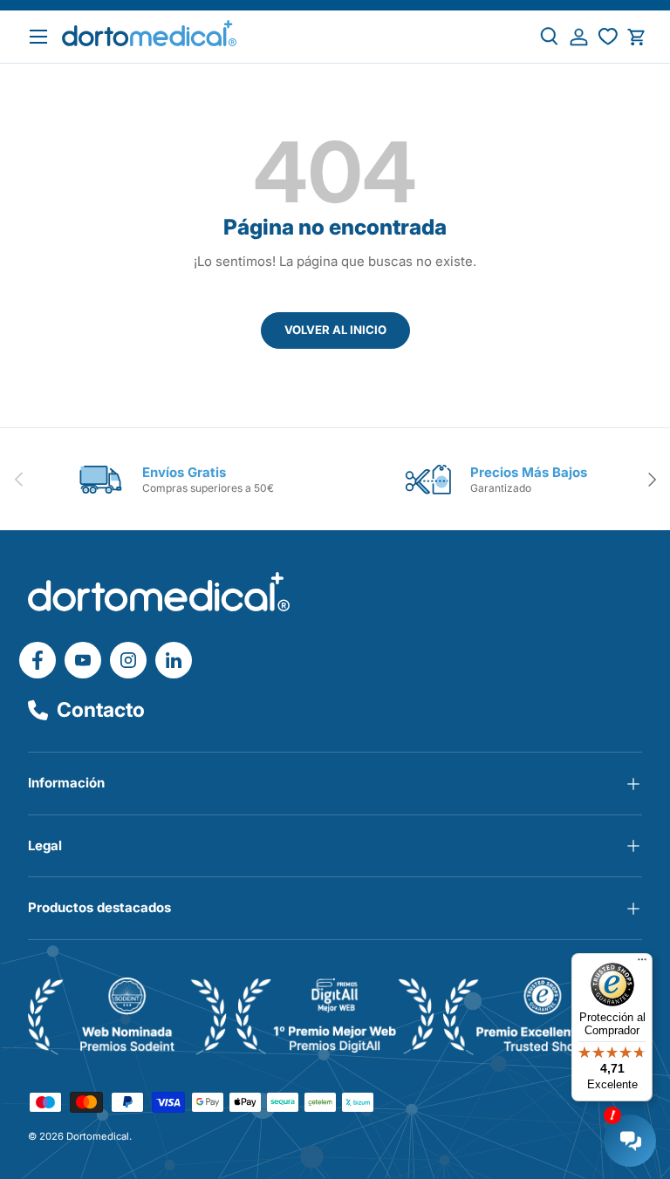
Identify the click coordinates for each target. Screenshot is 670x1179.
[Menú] (642, 963)
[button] (636, 37)
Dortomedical (97, 1136)
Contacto (101, 710)
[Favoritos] (607, 37)
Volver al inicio (335, 330)
